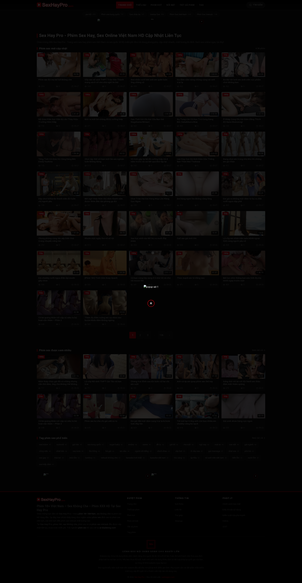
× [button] (151, 303)
